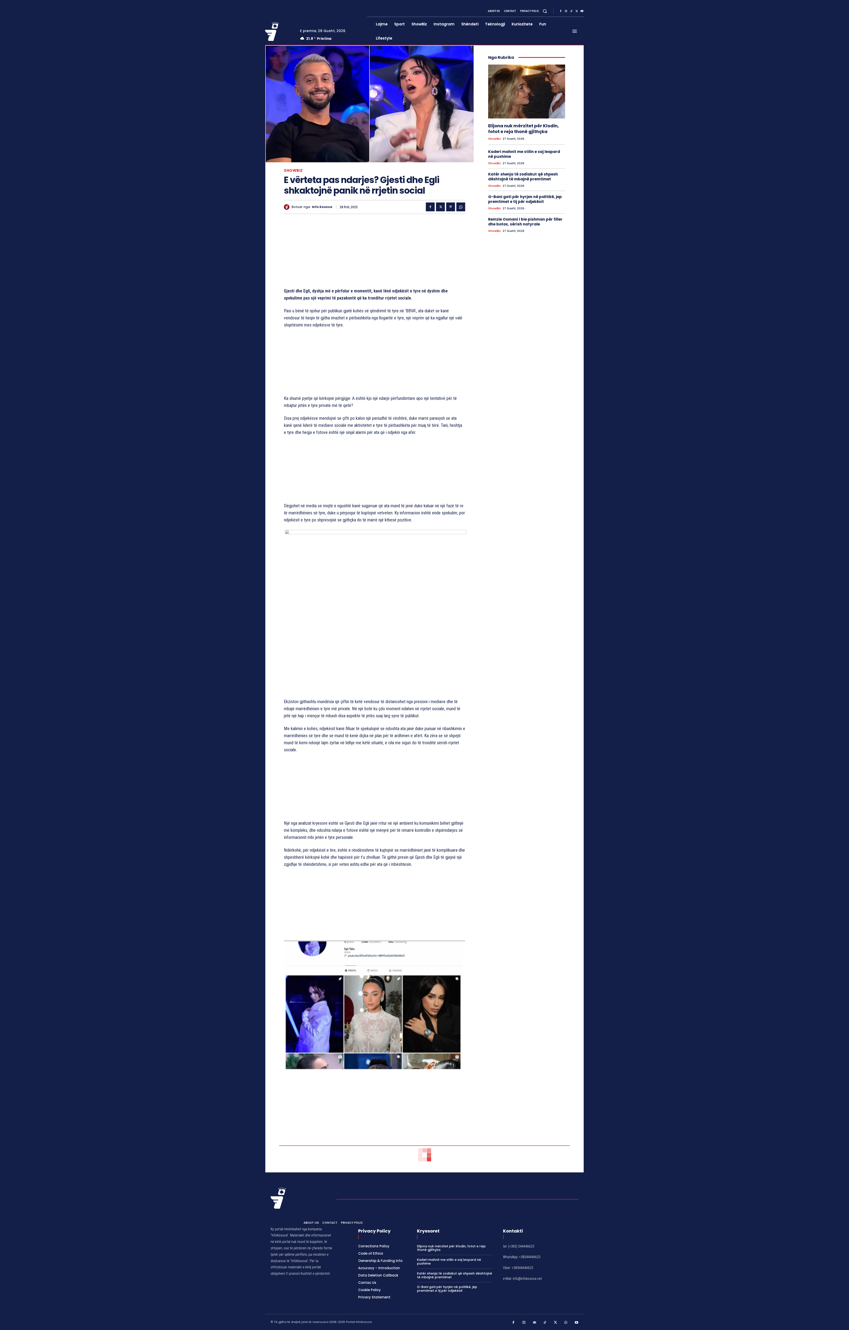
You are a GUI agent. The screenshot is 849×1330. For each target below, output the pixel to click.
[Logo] (279, 31)
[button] (544, 11)
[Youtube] (582, 11)
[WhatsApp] (460, 206)
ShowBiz (293, 170)
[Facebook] (560, 11)
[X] (576, 11)
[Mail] (534, 1323)
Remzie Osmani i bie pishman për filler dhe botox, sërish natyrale (525, 222)
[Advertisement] (374, 252)
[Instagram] (566, 11)
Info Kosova (322, 207)
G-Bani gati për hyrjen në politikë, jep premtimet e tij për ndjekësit (525, 199)
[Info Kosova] (288, 207)
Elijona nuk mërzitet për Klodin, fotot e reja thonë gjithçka (523, 129)
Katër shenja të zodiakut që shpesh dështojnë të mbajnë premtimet (523, 177)
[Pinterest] (450, 206)
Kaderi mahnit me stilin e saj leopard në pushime (524, 154)
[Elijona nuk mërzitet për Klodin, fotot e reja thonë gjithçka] (526, 91)
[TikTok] (571, 11)
